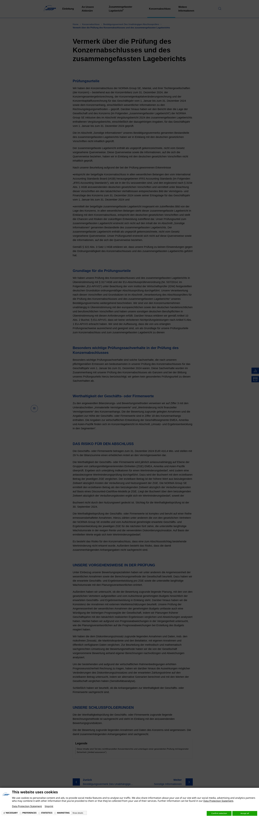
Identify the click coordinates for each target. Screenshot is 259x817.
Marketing (63, 813)
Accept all (245, 813)
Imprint (49, 806)
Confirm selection (219, 813)
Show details (78, 813)
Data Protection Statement (218, 800)
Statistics (46, 813)
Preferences (29, 813)
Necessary (12, 813)
